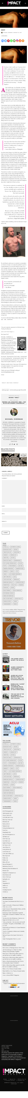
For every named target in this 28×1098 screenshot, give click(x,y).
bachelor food (7, 549)
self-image (10, 382)
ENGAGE (5, 821)
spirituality (18, 598)
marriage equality (8, 582)
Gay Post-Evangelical (8, 834)
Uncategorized (6, 889)
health (4, 382)
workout (16, 382)
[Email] (14, 40)
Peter (4, 968)
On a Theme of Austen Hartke (14, 968)
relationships (17, 590)
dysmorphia (7, 115)
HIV (17, 571)
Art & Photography (7, 811)
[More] (23, 40)
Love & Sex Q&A (7, 579)
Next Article (14, 400)
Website (4, 521)
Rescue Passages (7, 864)
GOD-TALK (5, 838)
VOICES (4, 892)
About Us (12, 1079)
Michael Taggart (9, 331)
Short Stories (6, 875)
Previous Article (14, 395)
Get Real (5, 836)
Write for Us (10, 973)
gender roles (20, 568)
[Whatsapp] (11, 40)
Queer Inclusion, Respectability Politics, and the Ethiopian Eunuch (17, 677)
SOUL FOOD (6, 877)
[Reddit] (20, 40)
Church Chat (6, 815)
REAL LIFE (5, 862)
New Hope (5, 855)
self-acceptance (8, 598)
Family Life (5, 824)
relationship (7, 590)
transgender (7, 801)
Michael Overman (8, 32)
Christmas (17, 552)
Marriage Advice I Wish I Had (17, 947)
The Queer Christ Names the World (17, 659)
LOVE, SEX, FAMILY (7, 853)
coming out (13, 752)
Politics (14, 782)
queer (12, 587)
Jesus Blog (5, 847)
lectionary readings (15, 771)
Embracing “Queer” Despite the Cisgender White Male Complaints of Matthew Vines (18, 686)
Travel (4, 887)
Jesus (5, 771)
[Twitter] (5, 40)
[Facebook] (2, 40)
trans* (15, 601)
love (14, 576)
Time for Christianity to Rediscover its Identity (13, 931)
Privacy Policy (10, 1080)
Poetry (4, 858)
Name (3, 506)
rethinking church (8, 593)
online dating (20, 582)
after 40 (5, 546)
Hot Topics (5, 845)
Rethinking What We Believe (9, 868)
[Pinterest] (8, 40)
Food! (4, 830)
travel (15, 801)
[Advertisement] (14, 1006)
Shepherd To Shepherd (8, 872)
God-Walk (5, 841)
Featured (5, 826)
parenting (6, 782)
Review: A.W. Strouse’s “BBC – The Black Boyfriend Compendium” (14, 402)
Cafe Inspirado (6, 813)
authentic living (15, 546)
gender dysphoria (8, 568)
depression (17, 560)
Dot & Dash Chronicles (9, 563)
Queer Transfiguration (8, 939)
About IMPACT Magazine (13, 975)
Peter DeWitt (6, 971)
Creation (5, 557)
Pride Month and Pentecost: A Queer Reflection (14, 927)
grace (12, 571)
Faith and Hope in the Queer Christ (11, 935)
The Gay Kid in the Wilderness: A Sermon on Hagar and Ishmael (17, 696)
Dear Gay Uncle (7, 560)
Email (3, 513)
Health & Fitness (6, 843)
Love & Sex (5, 851)
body (2, 115)
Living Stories (6, 849)
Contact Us (21, 1080)
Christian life (7, 552)
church (5, 752)
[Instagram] (17, 40)
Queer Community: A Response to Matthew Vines (17, 668)
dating (13, 557)
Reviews (5, 870)
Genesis (5, 571)
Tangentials (5, 883)
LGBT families (7, 576)
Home (5, 1079)
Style (4, 881)
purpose (5, 587)
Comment (5, 478)
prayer (21, 782)
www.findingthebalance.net (7, 372)
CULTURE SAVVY (7, 817)
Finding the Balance (6, 328)
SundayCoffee (7, 601)
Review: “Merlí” (14, 397)
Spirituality (5, 879)
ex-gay (20, 563)
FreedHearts (5, 832)
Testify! (4, 885)
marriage (16, 579)
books (16, 549)
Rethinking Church (7, 866)
